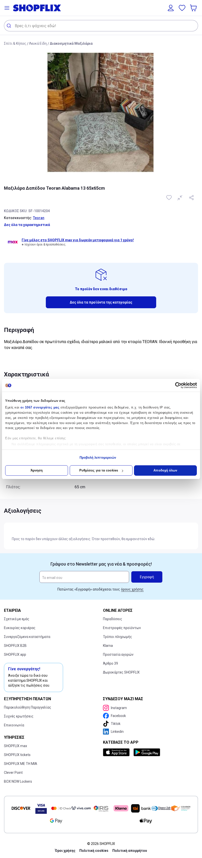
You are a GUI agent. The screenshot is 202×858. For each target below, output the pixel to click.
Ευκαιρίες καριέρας (19, 628)
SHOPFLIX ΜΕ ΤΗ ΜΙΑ (20, 764)
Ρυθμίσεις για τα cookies (98, 470)
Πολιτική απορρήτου (129, 851)
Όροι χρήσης (65, 851)
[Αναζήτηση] (9, 25)
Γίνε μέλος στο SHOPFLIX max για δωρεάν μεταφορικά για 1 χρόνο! (78, 240)
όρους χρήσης (132, 589)
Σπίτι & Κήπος (15, 43)
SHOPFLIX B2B (15, 646)
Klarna (108, 646)
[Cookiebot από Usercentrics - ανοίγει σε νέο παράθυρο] (175, 385)
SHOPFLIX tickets (17, 755)
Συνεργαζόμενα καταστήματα (27, 637)
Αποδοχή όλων (165, 470)
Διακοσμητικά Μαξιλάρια (71, 43)
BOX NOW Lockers (18, 781)
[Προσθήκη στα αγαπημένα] (169, 198)
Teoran (38, 218)
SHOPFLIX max (15, 746)
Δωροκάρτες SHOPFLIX (121, 672)
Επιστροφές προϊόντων (122, 628)
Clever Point (13, 773)
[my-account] (170, 8)
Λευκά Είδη (38, 43)
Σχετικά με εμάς (16, 619)
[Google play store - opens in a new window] (147, 752)
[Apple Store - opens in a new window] (117, 752)
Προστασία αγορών (118, 654)
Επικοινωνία (14, 725)
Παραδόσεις (112, 619)
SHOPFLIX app (15, 654)
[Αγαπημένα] (182, 8)
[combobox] (101, 25)
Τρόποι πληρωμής (117, 637)
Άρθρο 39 (110, 663)
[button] (7, 8)
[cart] (194, 8)
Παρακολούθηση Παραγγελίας (27, 707)
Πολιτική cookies (93, 851)
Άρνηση (37, 470)
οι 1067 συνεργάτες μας (39, 407)
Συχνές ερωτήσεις (19, 716)
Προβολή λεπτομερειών (98, 457)
